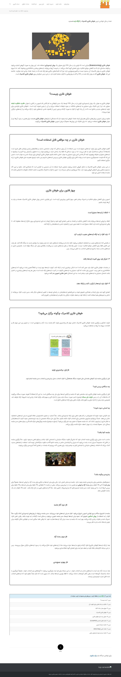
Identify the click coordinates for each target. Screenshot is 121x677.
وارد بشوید (93, 655)
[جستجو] (10, 4)
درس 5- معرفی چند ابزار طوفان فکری (102, 617)
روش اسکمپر (92, 516)
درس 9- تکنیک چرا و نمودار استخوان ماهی (100, 633)
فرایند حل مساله (87, 397)
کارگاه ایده (21, 11)
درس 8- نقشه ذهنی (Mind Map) (102, 629)
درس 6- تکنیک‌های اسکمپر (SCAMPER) (100, 621)
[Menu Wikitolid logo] (102, 4)
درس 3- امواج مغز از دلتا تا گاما (103, 608)
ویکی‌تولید (26, 11)
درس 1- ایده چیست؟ (105, 600)
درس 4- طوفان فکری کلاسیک (103, 612)
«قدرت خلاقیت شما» (18, 103)
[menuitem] (66, 4)
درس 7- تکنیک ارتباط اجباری (103, 625)
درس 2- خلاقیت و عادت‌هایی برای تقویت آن (100, 604)
